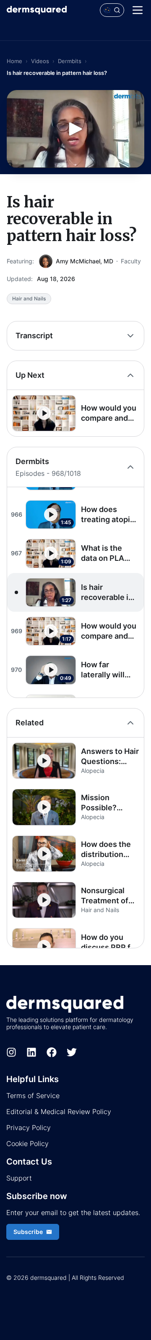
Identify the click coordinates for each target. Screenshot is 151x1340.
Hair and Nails (29, 298)
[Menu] (137, 10)
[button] (75, 413)
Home (14, 61)
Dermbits (69, 61)
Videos (40, 61)
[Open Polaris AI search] (112, 10)
